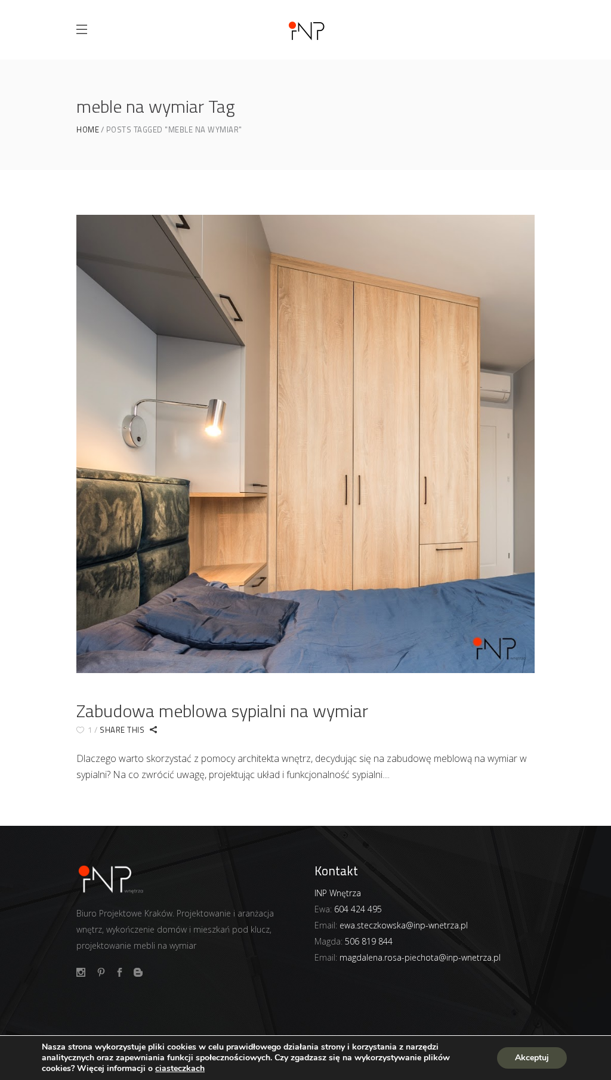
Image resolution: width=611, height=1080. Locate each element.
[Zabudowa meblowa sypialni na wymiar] (305, 444)
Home (87, 130)
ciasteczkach (180, 1068)
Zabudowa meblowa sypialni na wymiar (222, 710)
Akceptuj (532, 1057)
